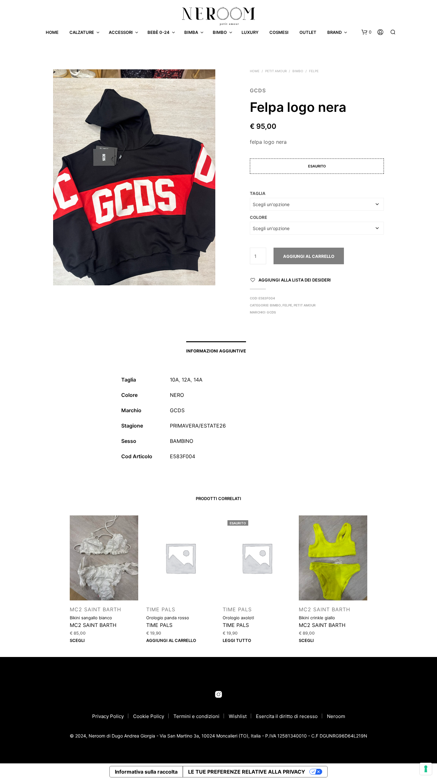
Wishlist (238, 716)
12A (186, 379)
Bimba (191, 32)
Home (52, 32)
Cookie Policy (148, 716)
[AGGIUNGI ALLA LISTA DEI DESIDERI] (104, 588)
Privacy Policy (108, 716)
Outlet (307, 32)
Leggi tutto (237, 640)
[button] (366, 32)
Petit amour (276, 71)
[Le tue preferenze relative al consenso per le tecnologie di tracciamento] (426, 769)
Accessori (121, 32)
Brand (334, 32)
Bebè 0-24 (158, 32)
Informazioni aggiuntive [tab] (216, 350)
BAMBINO (181, 441)
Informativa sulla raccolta (146, 771)
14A (198, 379)
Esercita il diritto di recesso (287, 716)
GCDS (258, 90)
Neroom (336, 716)
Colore (258, 217)
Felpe (314, 71)
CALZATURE (81, 32)
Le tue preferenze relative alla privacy (246, 771)
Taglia (258, 193)
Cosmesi (279, 32)
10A (174, 379)
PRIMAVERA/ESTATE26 (198, 425)
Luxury (250, 32)
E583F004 (182, 456)
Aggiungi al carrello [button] (171, 640)
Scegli (77, 640)
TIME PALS (160, 609)
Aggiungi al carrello (308, 256)
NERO (177, 395)
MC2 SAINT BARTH (95, 609)
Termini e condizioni (196, 716)
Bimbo (220, 32)
